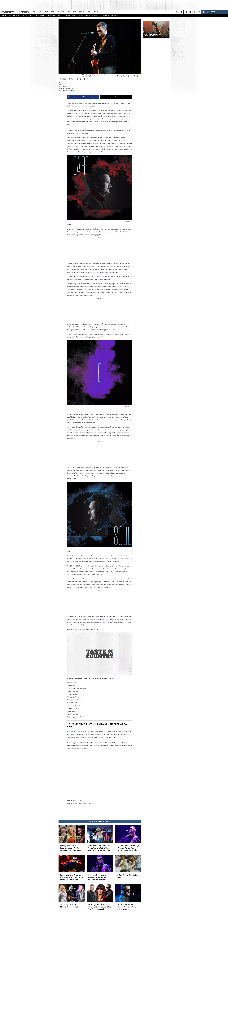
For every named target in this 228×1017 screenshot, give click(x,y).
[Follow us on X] (199, 12)
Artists (46, 12)
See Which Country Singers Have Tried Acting (155, 35)
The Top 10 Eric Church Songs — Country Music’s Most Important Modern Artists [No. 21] (127, 848)
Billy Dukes (62, 86)
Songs (89, 12)
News (39, 12)
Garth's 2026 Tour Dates (92, 15)
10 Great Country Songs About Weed (127, 876)
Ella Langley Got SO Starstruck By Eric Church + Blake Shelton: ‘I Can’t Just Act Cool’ (99, 906)
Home (33, 12)
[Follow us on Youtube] (190, 12)
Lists (74, 12)
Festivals (96, 12)
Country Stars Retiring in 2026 (38, 15)
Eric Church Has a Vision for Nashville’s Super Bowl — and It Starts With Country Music (71, 877)
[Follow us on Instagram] (186, 12)
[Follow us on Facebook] (194, 12)
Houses (81, 12)
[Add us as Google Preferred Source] (181, 12)
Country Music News (89, 803)
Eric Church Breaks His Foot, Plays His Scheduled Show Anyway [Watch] (126, 906)
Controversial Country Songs (111, 15)
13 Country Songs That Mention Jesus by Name (69, 905)
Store (68, 12)
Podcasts (61, 12)
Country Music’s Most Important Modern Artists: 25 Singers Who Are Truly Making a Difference (71, 848)
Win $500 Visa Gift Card (56, 15)
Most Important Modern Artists (18, 15)
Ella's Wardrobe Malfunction (74, 15)
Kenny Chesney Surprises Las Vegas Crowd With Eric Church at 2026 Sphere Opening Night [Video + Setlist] (99, 848)
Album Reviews (79, 803)
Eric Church (100, 103)
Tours (53, 12)
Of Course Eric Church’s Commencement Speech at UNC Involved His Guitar (98, 877)
